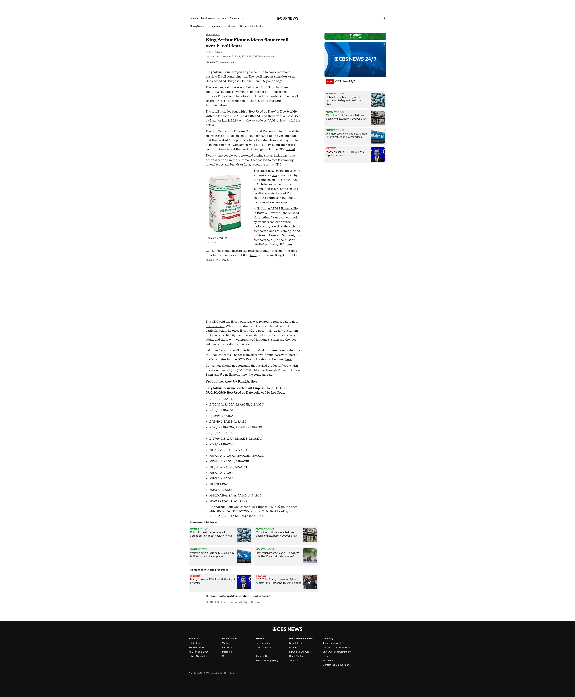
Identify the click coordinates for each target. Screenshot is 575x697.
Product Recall (261, 596)
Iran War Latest (196, 647)
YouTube (226, 643)
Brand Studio (296, 656)
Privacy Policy (263, 643)
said (222, 322)
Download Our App (299, 652)
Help (325, 656)
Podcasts (294, 647)
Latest (193, 18)
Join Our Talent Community (337, 652)
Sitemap (293, 660)
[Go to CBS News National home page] (287, 18)
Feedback (328, 660)
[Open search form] (383, 18)
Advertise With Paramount (336, 647)
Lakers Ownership (198, 656)
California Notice (264, 647)
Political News (196, 643)
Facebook (227, 647)
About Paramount (332, 643)
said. (270, 375)
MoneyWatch (197, 26)
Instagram (227, 652)
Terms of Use (262, 656)
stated (290, 149)
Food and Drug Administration (230, 596)
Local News (207, 18)
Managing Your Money (223, 26)
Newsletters (295, 643)
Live (222, 18)
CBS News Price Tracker (251, 26)
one (274, 175)
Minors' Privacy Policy (267, 660)
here (289, 244)
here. (288, 359)
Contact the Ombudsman (336, 665)
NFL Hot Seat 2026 (199, 652)
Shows (234, 18)
